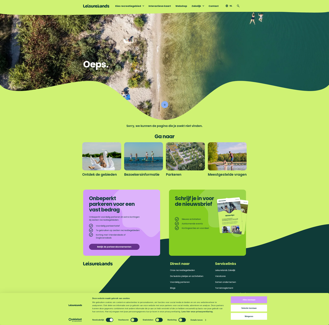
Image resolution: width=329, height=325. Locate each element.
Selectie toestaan (249, 308)
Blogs (172, 288)
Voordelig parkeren (180, 282)
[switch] (134, 320)
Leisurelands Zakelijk (225, 270)
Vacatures (220, 276)
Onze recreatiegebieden (182, 270)
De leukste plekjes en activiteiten (186, 276)
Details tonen (197, 320)
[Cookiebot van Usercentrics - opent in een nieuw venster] (75, 320)
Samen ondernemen (225, 282)
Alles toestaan (249, 300)
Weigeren (249, 316)
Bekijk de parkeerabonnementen (114, 246)
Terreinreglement (224, 288)
